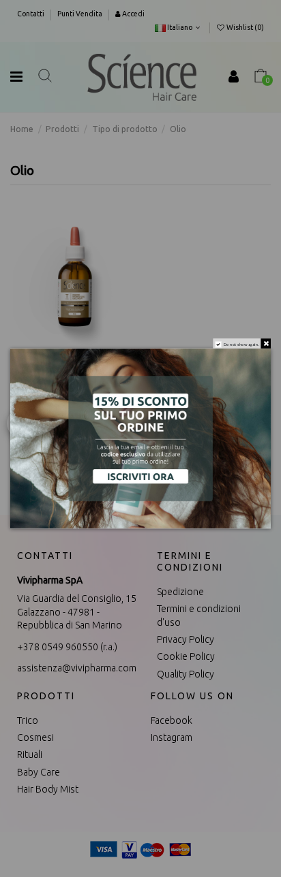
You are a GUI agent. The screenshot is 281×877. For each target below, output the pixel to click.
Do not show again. (241, 344)
